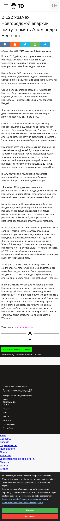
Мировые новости (24, 327)
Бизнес (4, 469)
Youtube (6, 416)
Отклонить (30, 516)
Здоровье (5, 438)
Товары (4, 462)
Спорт (3, 452)
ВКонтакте (7, 420)
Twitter (5, 413)
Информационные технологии (17, 458)
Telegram (6, 409)
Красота (4, 442)
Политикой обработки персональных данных (22, 502)
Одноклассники (9, 424)
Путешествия (7, 448)
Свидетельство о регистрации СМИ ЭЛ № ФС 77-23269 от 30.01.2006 (18, 391)
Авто (3, 435)
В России (5, 455)
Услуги (4, 465)
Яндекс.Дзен (8, 428)
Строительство (8, 445)
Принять (30, 510)
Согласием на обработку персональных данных (24, 499)
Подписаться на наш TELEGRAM (17, 349)
